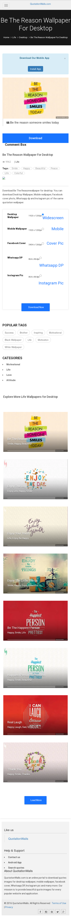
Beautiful (40, 168)
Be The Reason (17, 439)
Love (9, 375)
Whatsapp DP (15, 257)
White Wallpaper (13, 347)
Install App (35, 68)
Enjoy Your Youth (18, 533)
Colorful (18, 173)
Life (14, 37)
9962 (8, 162)
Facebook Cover (16, 243)
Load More (36, 800)
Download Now (36, 307)
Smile (15, 168)
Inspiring (38, 332)
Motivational (55, 332)
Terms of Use (59, 903)
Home (6, 37)
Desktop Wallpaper (13, 216)
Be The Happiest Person (23, 627)
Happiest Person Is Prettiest (26, 675)
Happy (26, 168)
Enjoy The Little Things (22, 580)
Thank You (14, 769)
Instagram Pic (15, 275)
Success (9, 332)
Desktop (23, 37)
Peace (54, 168)
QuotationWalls (18, 839)
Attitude (11, 380)
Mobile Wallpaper (17, 228)
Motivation (43, 339)
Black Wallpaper (13, 339)
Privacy (9, 907)
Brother (24, 332)
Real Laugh (14, 722)
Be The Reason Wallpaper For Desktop (27, 154)
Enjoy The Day (16, 486)
